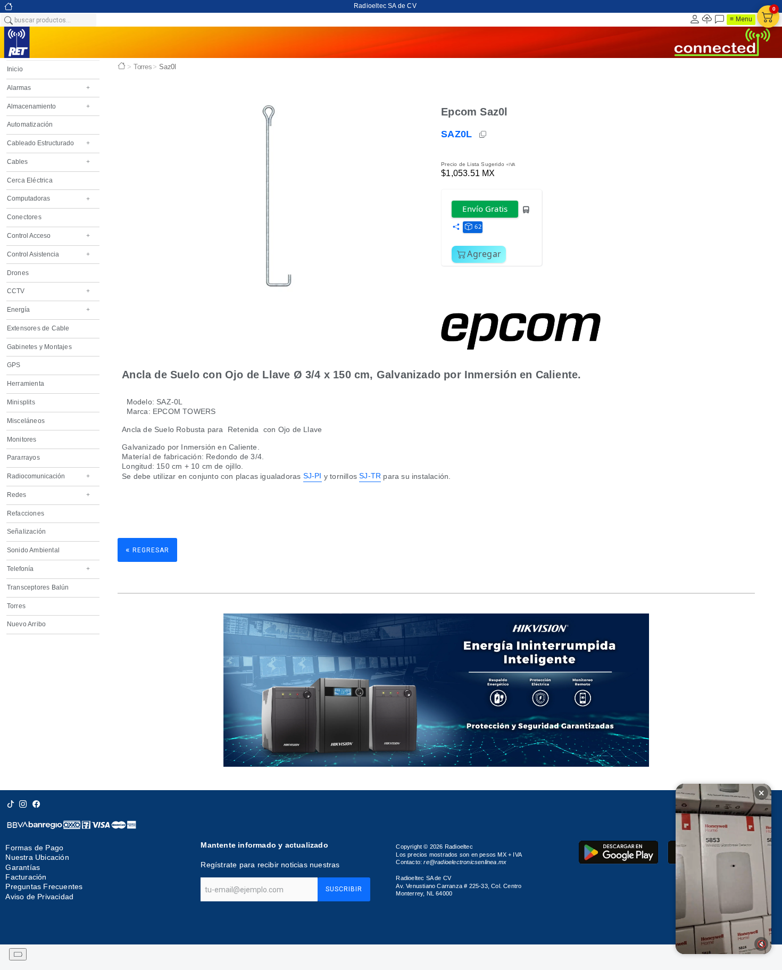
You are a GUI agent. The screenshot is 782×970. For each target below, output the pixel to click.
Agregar (484, 254)
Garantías (22, 867)
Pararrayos (23, 457)
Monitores (22, 439)
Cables (48, 161)
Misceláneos (26, 421)
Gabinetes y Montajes (39, 347)
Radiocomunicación (48, 476)
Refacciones (25, 513)
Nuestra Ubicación (37, 857)
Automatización (30, 124)
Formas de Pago (34, 847)
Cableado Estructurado (48, 143)
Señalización (26, 531)
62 (478, 226)
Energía (48, 309)
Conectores (24, 217)
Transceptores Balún (38, 587)
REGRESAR (147, 549)
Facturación (25, 877)
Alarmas (48, 88)
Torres (16, 606)
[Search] (8, 19)
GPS (14, 365)
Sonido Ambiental (33, 550)
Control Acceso (48, 235)
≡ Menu (741, 19)
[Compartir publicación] (456, 227)
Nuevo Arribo (26, 624)
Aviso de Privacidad (39, 896)
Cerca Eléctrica (30, 180)
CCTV (48, 291)
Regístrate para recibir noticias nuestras (270, 864)
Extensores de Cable (38, 328)
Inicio (15, 69)
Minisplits (21, 402)
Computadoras (48, 198)
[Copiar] (483, 134)
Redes (48, 495)
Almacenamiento (48, 106)
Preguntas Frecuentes (43, 887)
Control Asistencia (48, 254)
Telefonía (48, 569)
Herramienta (25, 383)
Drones (18, 273)
